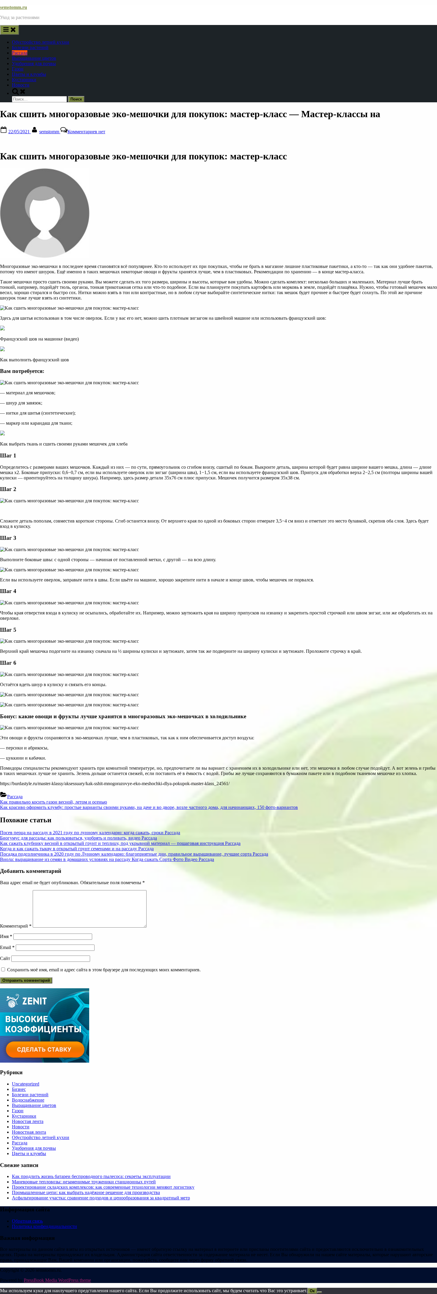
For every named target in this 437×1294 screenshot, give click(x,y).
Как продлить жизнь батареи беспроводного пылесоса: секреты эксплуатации (91, 1176)
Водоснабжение (28, 1099)
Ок (312, 1291)
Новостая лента (27, 1121)
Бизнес (19, 1089)
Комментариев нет (86, 131)
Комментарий (16, 925)
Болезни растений (30, 47)
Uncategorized (25, 1083)
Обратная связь (27, 1221)
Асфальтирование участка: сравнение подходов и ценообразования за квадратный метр (101, 1197)
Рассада (19, 52)
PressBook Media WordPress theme (57, 1280)
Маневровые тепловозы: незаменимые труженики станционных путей (84, 1181)
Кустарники (24, 79)
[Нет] (319, 1292)
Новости (20, 84)
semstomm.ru (13, 7)
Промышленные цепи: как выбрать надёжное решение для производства (86, 1192)
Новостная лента (29, 1132)
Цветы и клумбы (29, 74)
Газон (17, 68)
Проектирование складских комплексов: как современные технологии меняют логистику (103, 1187)
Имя (6, 936)
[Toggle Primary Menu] (9, 30)
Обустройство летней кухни (40, 42)
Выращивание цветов (34, 58)
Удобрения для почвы (34, 63)
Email (7, 947)
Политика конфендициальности (44, 1226)
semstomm (49, 131)
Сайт (5, 958)
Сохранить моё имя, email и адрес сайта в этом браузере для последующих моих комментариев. (104, 969)
